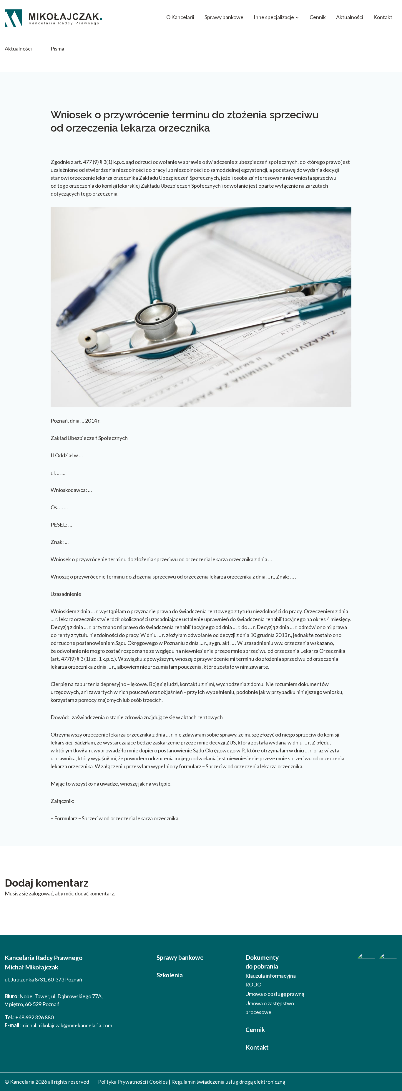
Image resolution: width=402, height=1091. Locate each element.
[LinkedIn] (388, 962)
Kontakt (382, 17)
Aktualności (349, 17)
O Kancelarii (180, 17)
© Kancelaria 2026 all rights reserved (47, 1081)
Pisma (57, 48)
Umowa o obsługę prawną (274, 994)
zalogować (41, 893)
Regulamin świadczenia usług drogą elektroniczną (228, 1081)
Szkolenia (170, 975)
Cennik (318, 17)
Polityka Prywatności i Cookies (133, 1081)
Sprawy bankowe (224, 17)
